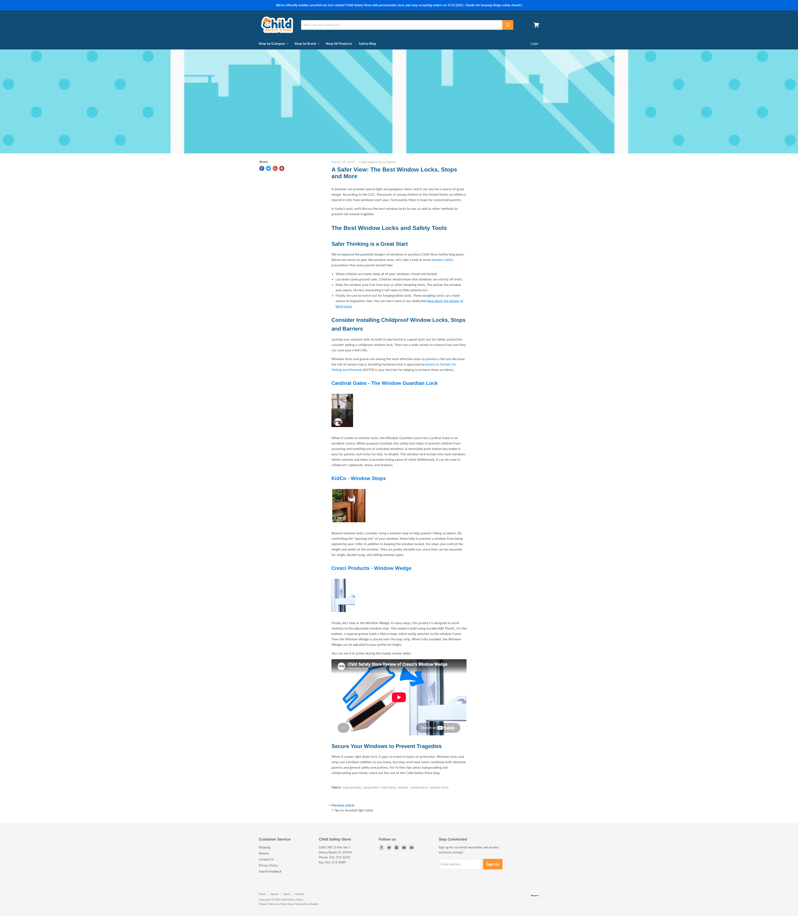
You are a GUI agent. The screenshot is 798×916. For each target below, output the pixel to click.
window (403, 787)
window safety (442, 260)
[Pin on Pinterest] (281, 168)
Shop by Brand (305, 43)
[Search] (507, 25)
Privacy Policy (268, 865)
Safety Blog (367, 43)
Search (274, 894)
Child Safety (388, 787)
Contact (299, 894)
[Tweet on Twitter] (268, 168)
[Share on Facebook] (261, 168)
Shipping (264, 847)
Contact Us (266, 859)
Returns (264, 853)
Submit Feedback (270, 871)
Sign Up (492, 864)
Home (262, 894)
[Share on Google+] (275, 168)
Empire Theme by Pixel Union (276, 904)
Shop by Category (272, 43)
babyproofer (370, 787)
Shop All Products (339, 43)
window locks (419, 787)
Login (534, 43)
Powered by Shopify (307, 904)
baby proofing (352, 787)
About (286, 894)
